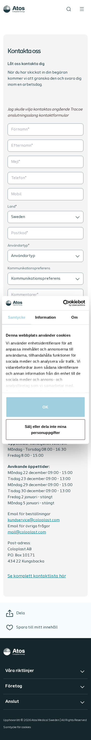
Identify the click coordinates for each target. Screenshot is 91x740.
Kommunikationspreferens (29, 268)
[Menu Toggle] (82, 9)
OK (45, 407)
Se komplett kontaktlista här (37, 576)
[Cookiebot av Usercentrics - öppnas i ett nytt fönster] (64, 303)
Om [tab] (74, 317)
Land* (12, 207)
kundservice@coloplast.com (34, 520)
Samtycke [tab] (16, 317)
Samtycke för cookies (17, 727)
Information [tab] (45, 317)
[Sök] (69, 9)
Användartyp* (18, 246)
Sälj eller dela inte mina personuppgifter (45, 429)
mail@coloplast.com (27, 532)
